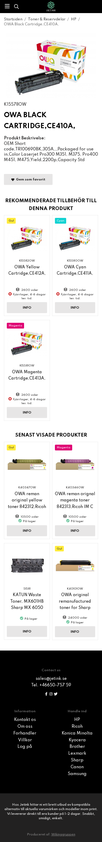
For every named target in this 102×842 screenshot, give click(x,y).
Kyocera (77, 740)
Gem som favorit (29, 179)
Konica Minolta (77, 733)
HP (77, 720)
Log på (25, 747)
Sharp (77, 760)
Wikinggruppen (63, 834)
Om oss (25, 727)
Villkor (25, 740)
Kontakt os (25, 720)
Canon (77, 767)
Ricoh (77, 727)
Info (27, 307)
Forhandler (24, 733)
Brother (77, 747)
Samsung (77, 774)
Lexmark (77, 753)
